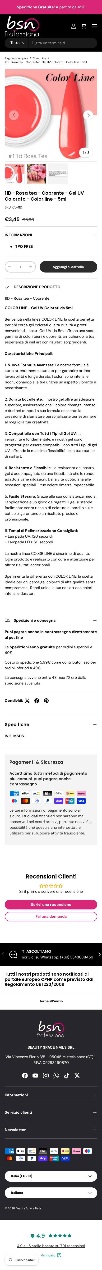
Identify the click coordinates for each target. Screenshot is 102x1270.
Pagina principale (16, 58)
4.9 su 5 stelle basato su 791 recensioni (51, 1245)
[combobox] (51, 43)
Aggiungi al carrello (68, 267)
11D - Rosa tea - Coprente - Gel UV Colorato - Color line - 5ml (46, 62)
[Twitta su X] (27, 700)
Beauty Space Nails (29, 1208)
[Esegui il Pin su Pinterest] (46, 700)
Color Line (39, 58)
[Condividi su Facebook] (37, 700)
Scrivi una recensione (51, 904)
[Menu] (94, 26)
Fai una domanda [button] (51, 916)
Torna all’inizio (51, 1001)
